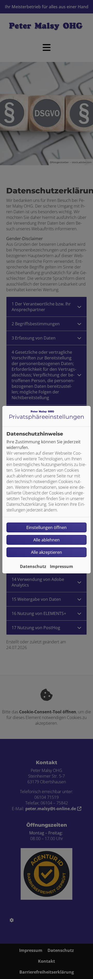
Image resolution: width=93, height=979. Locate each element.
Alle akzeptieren (46, 552)
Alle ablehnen (46, 540)
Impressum (61, 566)
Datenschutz (33, 566)
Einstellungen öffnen (46, 527)
